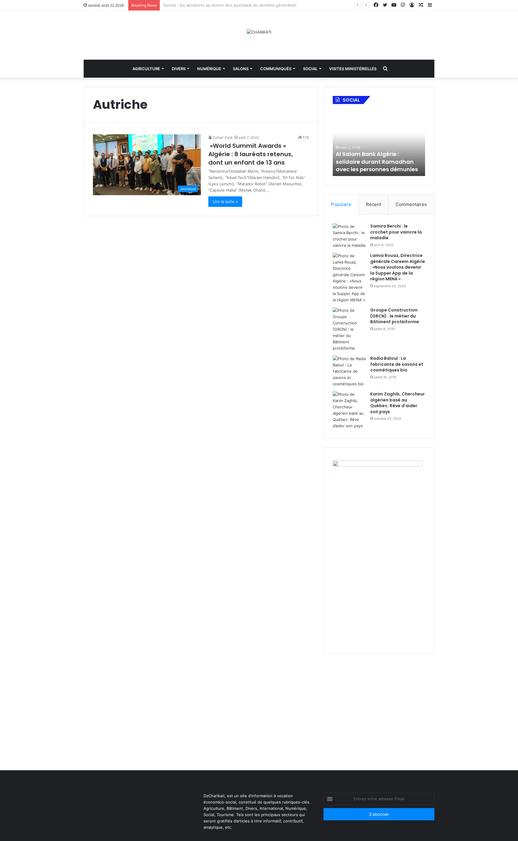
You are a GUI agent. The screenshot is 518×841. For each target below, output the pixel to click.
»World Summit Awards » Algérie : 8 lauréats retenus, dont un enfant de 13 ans (250, 154)
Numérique (209, 68)
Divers (179, 68)
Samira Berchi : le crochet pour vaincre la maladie (396, 232)
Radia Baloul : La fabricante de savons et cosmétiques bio (396, 364)
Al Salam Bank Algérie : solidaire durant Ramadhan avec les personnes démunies (377, 161)
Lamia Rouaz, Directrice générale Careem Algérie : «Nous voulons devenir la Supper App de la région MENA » (397, 267)
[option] (379, 143)
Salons (241, 68)
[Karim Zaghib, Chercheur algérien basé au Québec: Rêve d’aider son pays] (349, 410)
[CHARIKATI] (259, 32)
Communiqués (275, 68)
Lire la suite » (225, 201)
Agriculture (146, 68)
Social (310, 68)
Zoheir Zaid (222, 137)
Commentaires (411, 204)
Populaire (341, 204)
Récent (373, 204)
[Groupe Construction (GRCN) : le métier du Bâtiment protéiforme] (349, 329)
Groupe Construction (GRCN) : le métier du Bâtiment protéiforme (394, 316)
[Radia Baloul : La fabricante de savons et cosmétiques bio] (349, 371)
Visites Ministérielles (353, 68)
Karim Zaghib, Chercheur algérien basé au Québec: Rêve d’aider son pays (397, 403)
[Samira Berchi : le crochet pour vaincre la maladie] (349, 236)
